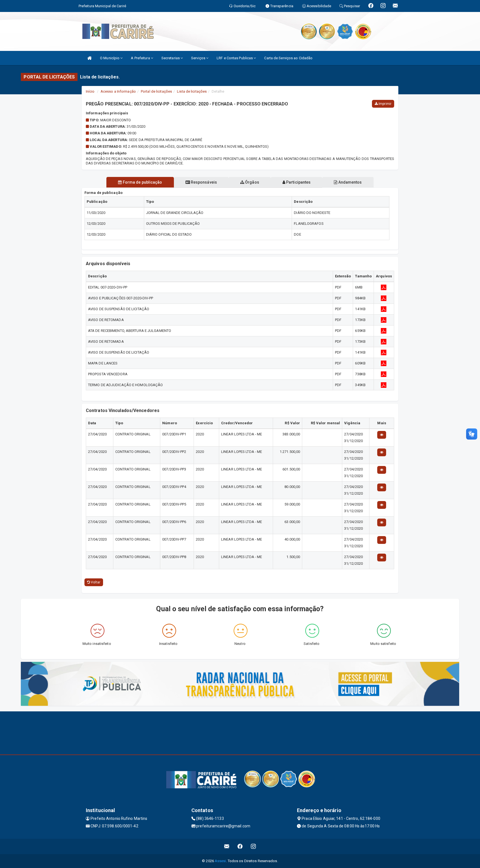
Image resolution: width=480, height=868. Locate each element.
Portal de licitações (156, 91)
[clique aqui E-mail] (227, 846)
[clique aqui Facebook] (240, 846)
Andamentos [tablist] (349, 182)
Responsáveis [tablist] (203, 182)
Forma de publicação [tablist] (142, 182)
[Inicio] (89, 58)
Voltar (95, 582)
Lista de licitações (192, 91)
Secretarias (171, 58)
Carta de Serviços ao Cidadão (288, 58)
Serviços (198, 58)
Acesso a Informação (118, 91)
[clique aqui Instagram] (253, 846)
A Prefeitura (141, 58)
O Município (110, 58)
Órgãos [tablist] (251, 182)
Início (90, 91)
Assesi (220, 861)
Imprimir (384, 104)
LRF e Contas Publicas (235, 58)
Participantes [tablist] (298, 182)
